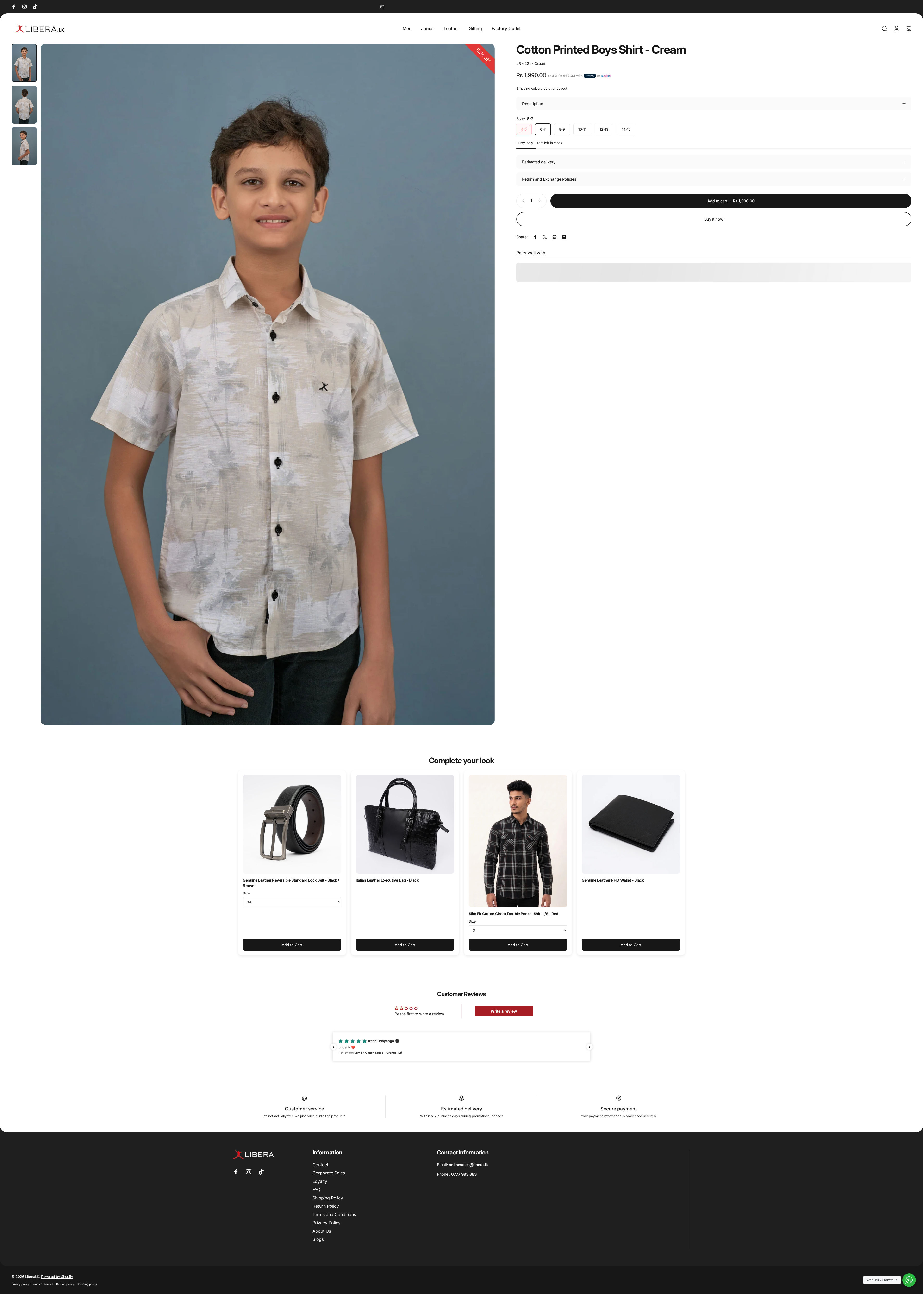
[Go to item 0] (24, 63)
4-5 (524, 129)
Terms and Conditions (334, 1214)
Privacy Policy (326, 1222)
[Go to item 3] (24, 146)
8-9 (562, 129)
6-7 (543, 129)
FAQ (316, 1189)
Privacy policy (20, 1284)
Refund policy (65, 1284)
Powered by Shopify (57, 1277)
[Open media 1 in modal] (267, 384)
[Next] (482, 396)
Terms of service (42, 1284)
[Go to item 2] (24, 105)
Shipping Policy (327, 1197)
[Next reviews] (589, 1047)
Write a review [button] (504, 1011)
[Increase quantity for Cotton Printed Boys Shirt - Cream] (540, 201)
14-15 (626, 129)
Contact (320, 1164)
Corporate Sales (328, 1172)
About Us (321, 1231)
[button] (461, 1046)
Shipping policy (87, 1284)
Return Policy (325, 1206)
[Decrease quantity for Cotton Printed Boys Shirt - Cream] (522, 201)
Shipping (523, 88)
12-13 (604, 129)
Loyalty (319, 1181)
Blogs (318, 1239)
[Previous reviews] (333, 1047)
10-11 (582, 129)
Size (246, 893)
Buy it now (713, 219)
